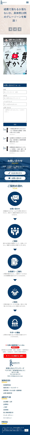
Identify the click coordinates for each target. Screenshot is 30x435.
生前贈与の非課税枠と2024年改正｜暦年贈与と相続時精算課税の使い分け (18, 140)
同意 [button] (26, 430)
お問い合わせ (7, 107)
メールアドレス (7, 101)
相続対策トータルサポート (10, 387)
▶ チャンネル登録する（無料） (15, 356)
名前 (4, 89)
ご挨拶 (5, 407)
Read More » (12, 134)
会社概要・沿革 (7, 401)
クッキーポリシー (8, 415)
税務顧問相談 (7, 385)
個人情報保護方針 (8, 412)
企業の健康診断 (7, 393)
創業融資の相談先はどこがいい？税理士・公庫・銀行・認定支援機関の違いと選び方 (18, 149)
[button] (27, 2)
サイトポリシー (7, 418)
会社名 (5, 95)
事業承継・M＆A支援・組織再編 (12, 390)
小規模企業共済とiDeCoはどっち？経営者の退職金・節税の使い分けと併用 (18, 130)
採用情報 (5, 410)
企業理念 (5, 404)
